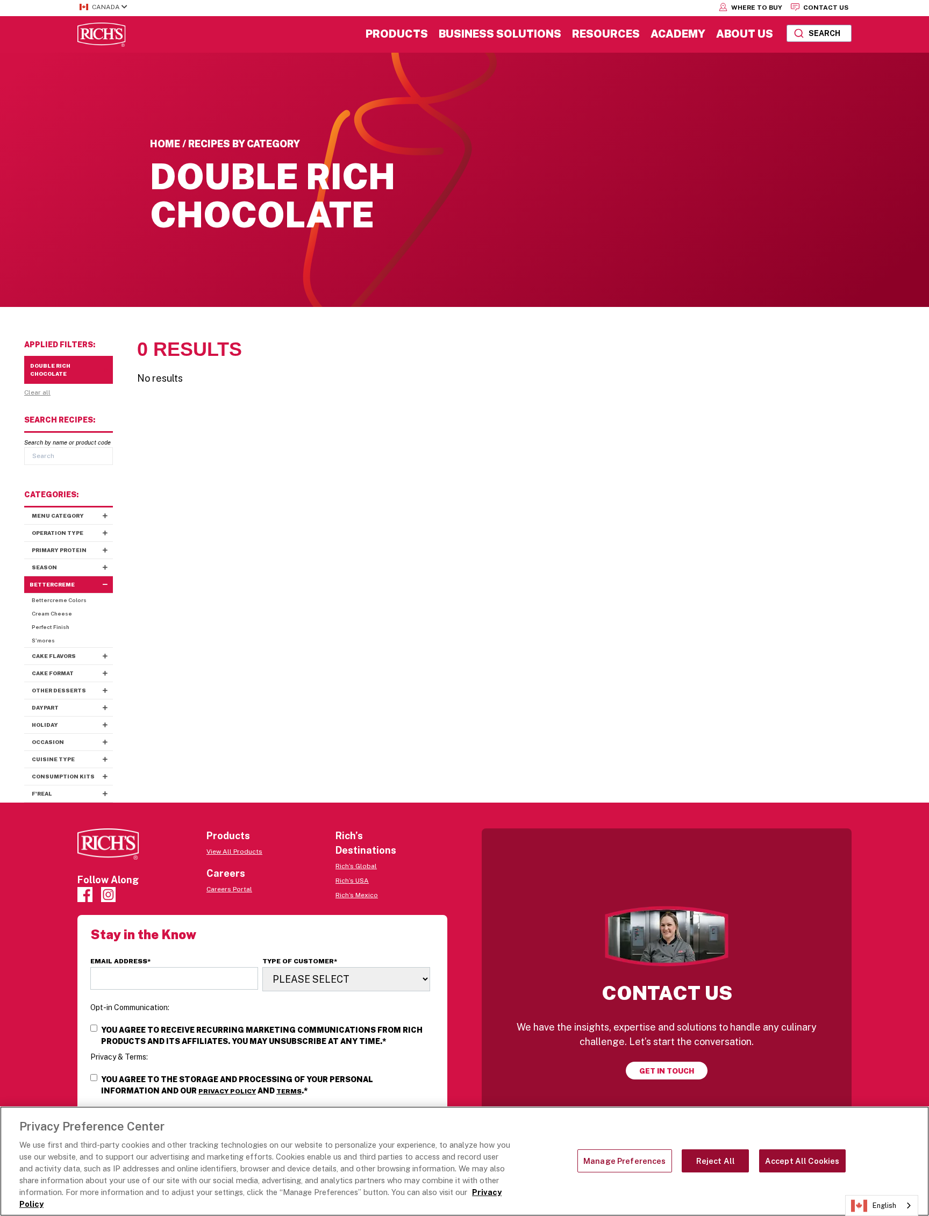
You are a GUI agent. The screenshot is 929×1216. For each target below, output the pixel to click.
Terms (289, 1091)
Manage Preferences (624, 1160)
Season (44, 567)
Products (397, 33)
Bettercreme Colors (59, 600)
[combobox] (819, 33)
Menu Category (58, 515)
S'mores (43, 640)
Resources (606, 33)
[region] (464, 1161)
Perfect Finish (50, 627)
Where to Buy (756, 7)
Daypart (45, 707)
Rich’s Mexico (356, 895)
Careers (225, 873)
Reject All (715, 1160)
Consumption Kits (63, 776)
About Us (744, 33)
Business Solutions (500, 33)
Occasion (48, 742)
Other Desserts (59, 690)
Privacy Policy (227, 1091)
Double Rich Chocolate (50, 369)
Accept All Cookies (802, 1160)
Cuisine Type (53, 759)
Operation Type (57, 533)
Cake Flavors (54, 656)
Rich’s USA (352, 880)
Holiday (45, 724)
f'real (42, 793)
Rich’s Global (356, 866)
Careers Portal (229, 889)
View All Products (234, 851)
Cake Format (53, 673)
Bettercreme (52, 584)
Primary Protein (59, 550)
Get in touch (666, 1071)
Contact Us (825, 7)
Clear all (37, 392)
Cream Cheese (52, 613)
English (884, 1205)
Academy (678, 33)
